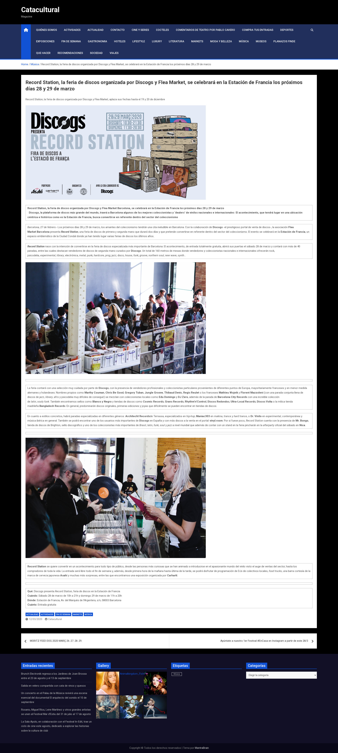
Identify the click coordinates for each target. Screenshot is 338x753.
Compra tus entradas (257, 30)
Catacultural (40, 10)
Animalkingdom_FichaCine (135, 673)
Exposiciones (45, 41)
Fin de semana (71, 41)
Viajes (114, 53)
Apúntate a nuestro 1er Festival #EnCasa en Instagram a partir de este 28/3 (264, 640)
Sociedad (96, 53)
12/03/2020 (35, 619)
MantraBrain (202, 747)
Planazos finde (284, 41)
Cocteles (162, 30)
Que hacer (43, 53)
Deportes (286, 30)
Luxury (157, 41)
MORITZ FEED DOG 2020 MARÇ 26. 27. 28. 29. (56, 640)
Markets (197, 41)
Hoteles (119, 41)
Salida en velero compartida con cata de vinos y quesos (53, 685)
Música (244, 41)
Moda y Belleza (221, 41)
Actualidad (95, 30)
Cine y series (140, 30)
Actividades (72, 30)
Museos (261, 41)
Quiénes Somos (46, 30)
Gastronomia (97, 41)
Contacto (118, 30)
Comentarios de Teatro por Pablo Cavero (205, 30)
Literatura (176, 41)
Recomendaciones (70, 53)
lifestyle (138, 41)
